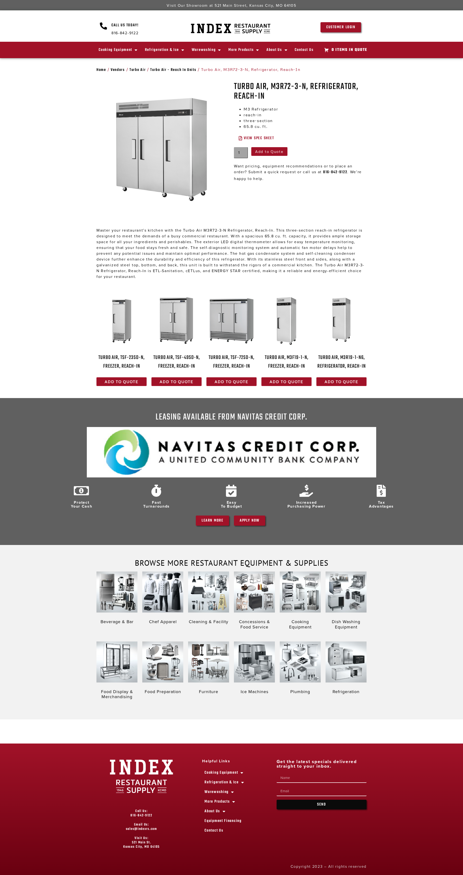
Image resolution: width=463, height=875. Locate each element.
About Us (274, 50)
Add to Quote (269, 151)
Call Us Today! (125, 25)
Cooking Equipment (115, 50)
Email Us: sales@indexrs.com (141, 827)
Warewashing (204, 50)
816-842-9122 (335, 172)
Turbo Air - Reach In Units (173, 70)
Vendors (118, 70)
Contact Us (304, 50)
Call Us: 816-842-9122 (141, 813)
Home (101, 70)
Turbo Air (137, 70)
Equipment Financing (222, 821)
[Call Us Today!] (103, 26)
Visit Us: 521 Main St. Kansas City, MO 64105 (141, 842)
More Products (241, 50)
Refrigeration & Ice (162, 50)
